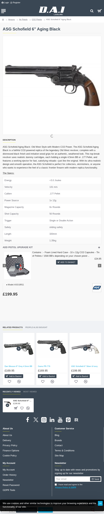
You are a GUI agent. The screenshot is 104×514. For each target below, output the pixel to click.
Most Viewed (30, 392)
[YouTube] (60, 420)
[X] (35, 420)
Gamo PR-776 (44, 366)
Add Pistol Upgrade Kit (18, 247)
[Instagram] (44, 420)
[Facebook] (27, 420)
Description (9, 140)
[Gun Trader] (76, 420)
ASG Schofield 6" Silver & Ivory (84, 366)
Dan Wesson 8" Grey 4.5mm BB (18, 366)
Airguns (11, 19)
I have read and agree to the (68, 485)
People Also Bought (36, 327)
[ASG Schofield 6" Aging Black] (7, 403)
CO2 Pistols (37, 19)
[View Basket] (99, 10)
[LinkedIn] (52, 420)
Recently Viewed (12, 392)
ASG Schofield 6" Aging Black (23, 401)
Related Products (13, 327)
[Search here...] (91, 10)
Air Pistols (23, 19)
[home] (3, 19)
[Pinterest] (68, 420)
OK (100, 503)
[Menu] (3, 10)
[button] (17, 265)
